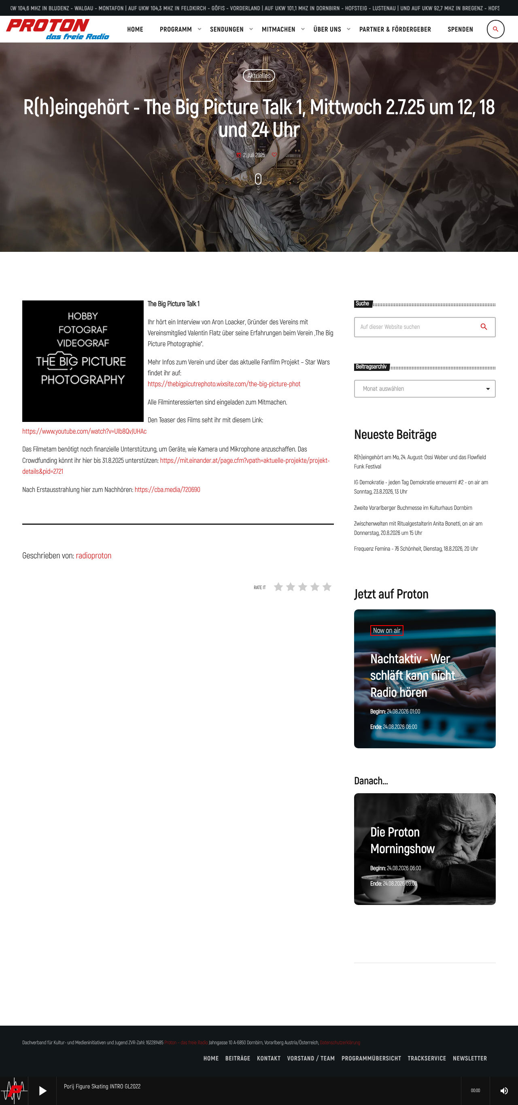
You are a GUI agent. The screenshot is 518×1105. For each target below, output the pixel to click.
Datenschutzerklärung (340, 1043)
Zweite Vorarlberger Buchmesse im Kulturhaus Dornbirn (413, 508)
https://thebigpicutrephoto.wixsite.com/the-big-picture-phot (224, 383)
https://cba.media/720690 (167, 489)
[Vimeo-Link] (57, 29)
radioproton (93, 555)
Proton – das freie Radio (186, 1043)
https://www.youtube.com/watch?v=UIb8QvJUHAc (84, 431)
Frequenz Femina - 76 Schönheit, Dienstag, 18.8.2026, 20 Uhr (416, 549)
